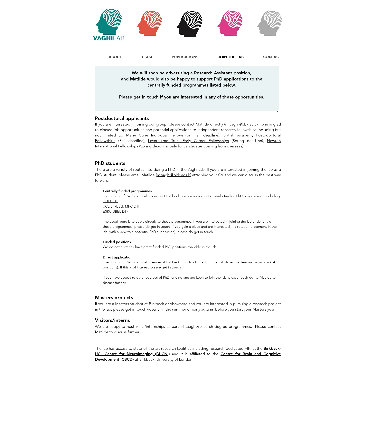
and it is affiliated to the (195, 353)
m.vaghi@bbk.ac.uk (241, 124)
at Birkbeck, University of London (163, 359)
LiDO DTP (110, 201)
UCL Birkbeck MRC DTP (121, 206)
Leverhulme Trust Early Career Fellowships (188, 140)
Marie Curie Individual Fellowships (158, 135)
